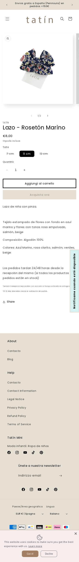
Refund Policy (16, 416)
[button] (7, 19)
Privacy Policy (16, 407)
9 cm (27, 154)
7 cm (12, 154)
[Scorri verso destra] (48, 116)
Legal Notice (15, 399)
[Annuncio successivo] (72, 5)
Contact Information (21, 391)
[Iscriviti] (60, 476)
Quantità (8, 162)
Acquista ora (39, 195)
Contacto (14, 351)
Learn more (35, 546)
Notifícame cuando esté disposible (74, 281)
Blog (10, 359)
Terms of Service (19, 424)
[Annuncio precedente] (7, 5)
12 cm (46, 154)
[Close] (76, 533)
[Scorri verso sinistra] (31, 116)
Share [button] (11, 302)
